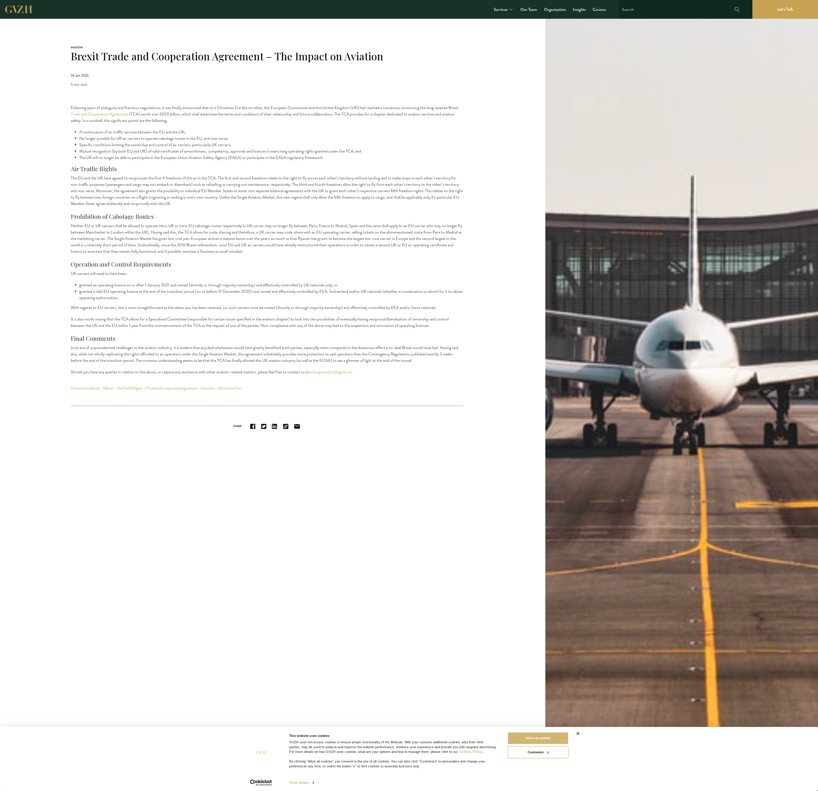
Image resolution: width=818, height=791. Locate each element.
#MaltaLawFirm (229, 388)
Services (501, 9)
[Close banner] (577, 733)
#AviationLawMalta (86, 388)
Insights (579, 9)
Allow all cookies (538, 738)
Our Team (528, 9)
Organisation (555, 9)
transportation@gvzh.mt (331, 372)
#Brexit (109, 388)
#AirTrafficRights (130, 388)
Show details (299, 782)
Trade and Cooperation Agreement (99, 114)
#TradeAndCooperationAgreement (172, 388)
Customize (536, 752)
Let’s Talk (785, 9)
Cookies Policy (470, 751)
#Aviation (208, 388)
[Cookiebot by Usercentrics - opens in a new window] (261, 782)
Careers (599, 9)
